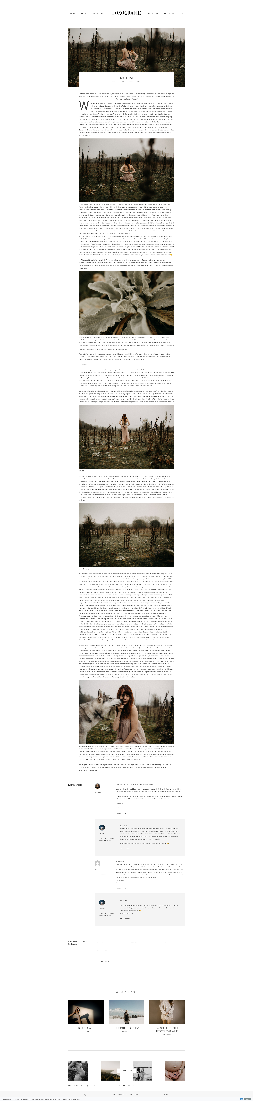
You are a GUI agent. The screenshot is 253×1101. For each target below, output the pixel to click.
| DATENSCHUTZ (132, 1094)
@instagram (126, 1070)
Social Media (75, 1085)
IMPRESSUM (118, 1094)
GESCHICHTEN (99, 14)
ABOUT (72, 14)
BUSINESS (169, 14)
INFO (182, 14)
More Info (247, 1099)
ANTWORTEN (121, 813)
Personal (115, 81)
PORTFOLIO (153, 14)
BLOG (83, 14)
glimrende (98, 792)
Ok (242, 1099)
